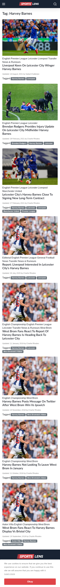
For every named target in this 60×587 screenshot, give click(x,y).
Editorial (6, 257)
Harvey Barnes (18, 79)
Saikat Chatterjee (32, 74)
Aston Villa (8, 524)
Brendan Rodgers (19, 143)
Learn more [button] (9, 574)
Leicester (32, 58)
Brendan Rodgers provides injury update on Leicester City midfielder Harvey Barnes (28, 130)
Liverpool (43, 58)
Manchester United (12, 191)
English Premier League (14, 58)
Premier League (28, 211)
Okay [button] (30, 581)
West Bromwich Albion (12, 352)
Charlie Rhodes (33, 139)
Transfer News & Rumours (22, 261)
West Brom (46, 328)
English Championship (14, 324)
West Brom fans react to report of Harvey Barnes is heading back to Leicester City (25, 335)
